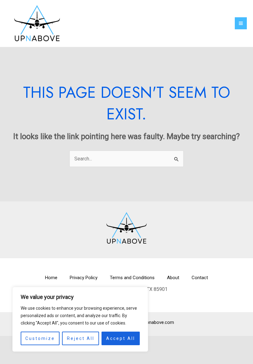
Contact (200, 277)
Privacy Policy (83, 277)
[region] (80, 319)
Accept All (120, 338)
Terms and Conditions (132, 277)
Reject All (80, 338)
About (173, 277)
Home (51, 277)
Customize (40, 338)
